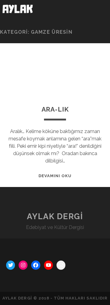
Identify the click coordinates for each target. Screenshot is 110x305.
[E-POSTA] (61, 265)
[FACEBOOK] (35, 265)
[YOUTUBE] (48, 265)
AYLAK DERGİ (55, 216)
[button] (100, 10)
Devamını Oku (55, 175)
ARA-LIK (55, 109)
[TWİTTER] (10, 265)
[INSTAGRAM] (23, 265)
